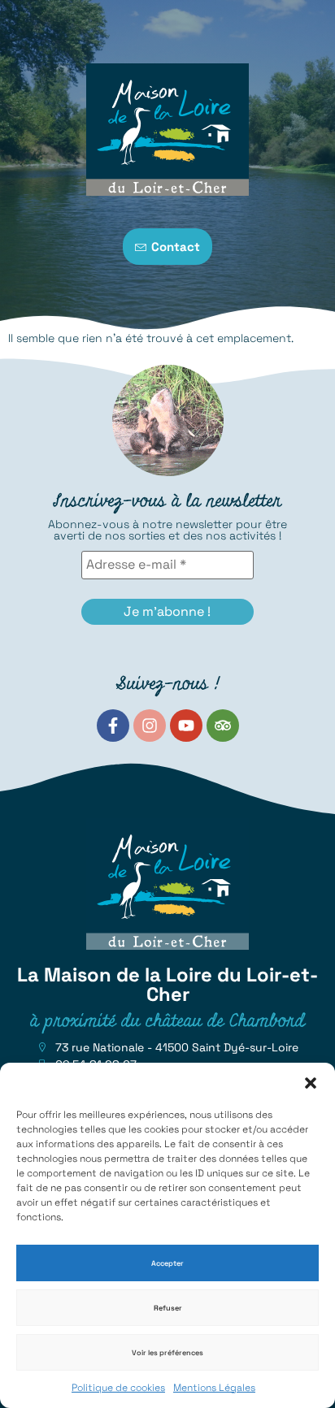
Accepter (167, 1263)
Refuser (168, 1308)
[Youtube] (186, 725)
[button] (310, 1083)
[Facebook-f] (113, 725)
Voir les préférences (167, 1353)
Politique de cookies (118, 1387)
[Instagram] (149, 725)
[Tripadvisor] (223, 725)
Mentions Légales (214, 1387)
